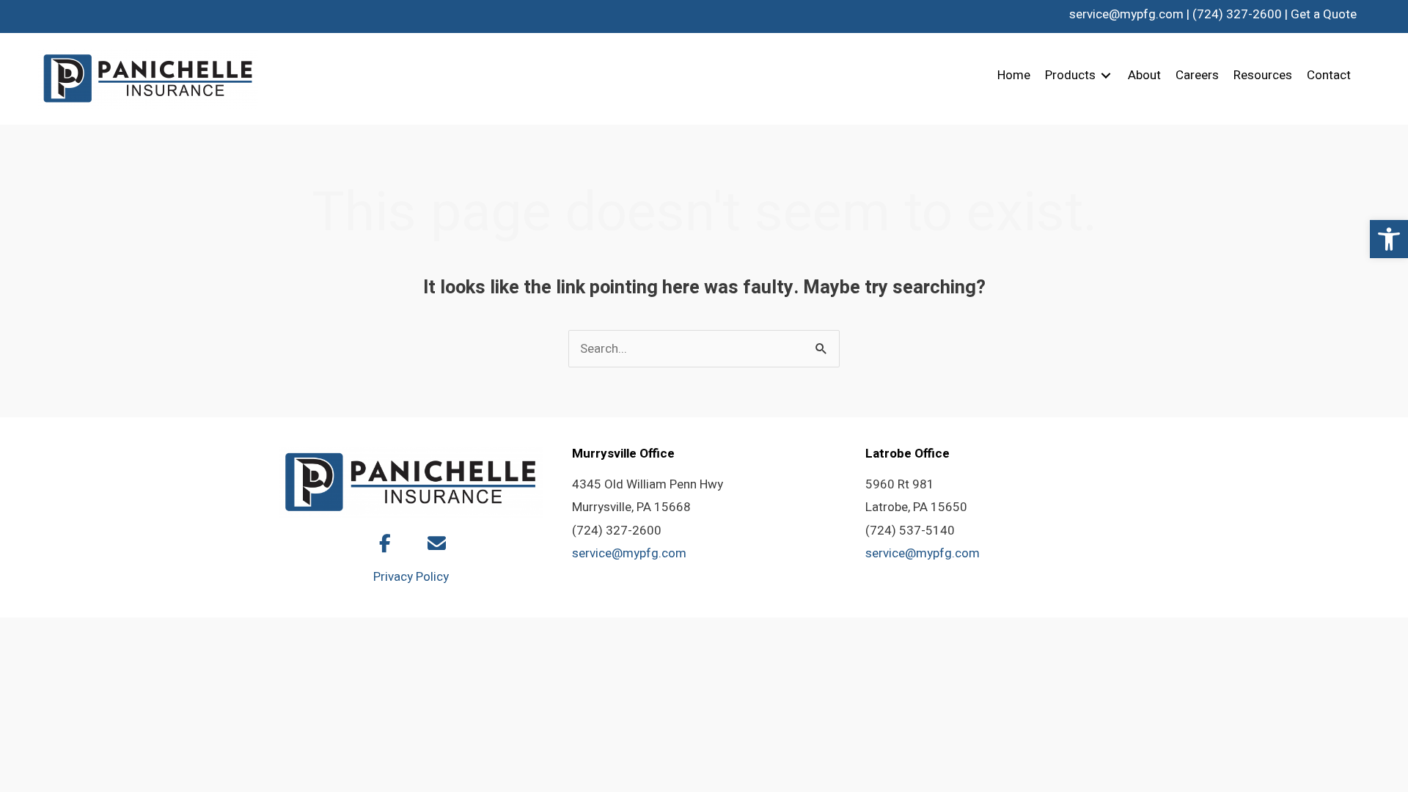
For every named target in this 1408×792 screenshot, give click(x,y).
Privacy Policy (411, 577)
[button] (1389, 239)
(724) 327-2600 (1237, 14)
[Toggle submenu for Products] (1106, 75)
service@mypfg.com (1126, 14)
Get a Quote (1324, 14)
